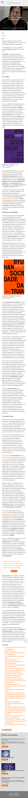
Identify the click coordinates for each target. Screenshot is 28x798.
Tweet (14, 571)
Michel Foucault (6, 459)
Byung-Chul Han (6, 81)
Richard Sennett (11, 457)
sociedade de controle (13, 514)
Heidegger (4, 111)
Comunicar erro (7, 729)
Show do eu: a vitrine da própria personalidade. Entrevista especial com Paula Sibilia (14, 703)
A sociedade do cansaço (11, 659)
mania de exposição (16, 304)
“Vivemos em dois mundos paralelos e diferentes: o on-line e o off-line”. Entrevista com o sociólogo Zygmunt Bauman (15, 670)
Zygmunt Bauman (20, 581)
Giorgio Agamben (6, 455)
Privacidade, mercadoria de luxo (12, 684)
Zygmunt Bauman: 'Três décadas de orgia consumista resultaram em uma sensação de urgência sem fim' (15, 721)
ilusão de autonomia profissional (10, 198)
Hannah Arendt (21, 457)
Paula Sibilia (14, 47)
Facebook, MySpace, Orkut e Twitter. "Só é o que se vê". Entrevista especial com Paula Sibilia (15, 698)
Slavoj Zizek (7, 582)
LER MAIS (5, 746)
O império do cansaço (10, 650)
